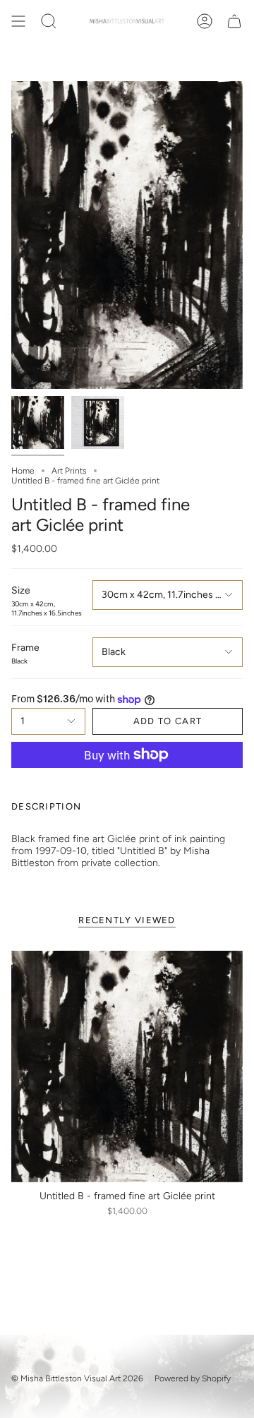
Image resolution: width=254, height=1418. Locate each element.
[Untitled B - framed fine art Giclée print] (127, 1066)
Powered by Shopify (193, 1378)
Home (23, 471)
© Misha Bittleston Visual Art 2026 (77, 1378)
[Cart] (234, 21)
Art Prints (69, 471)
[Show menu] (18, 21)
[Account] (204, 21)
